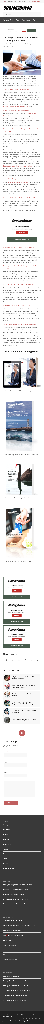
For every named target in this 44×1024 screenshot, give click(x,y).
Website (6, 772)
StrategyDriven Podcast (11, 976)
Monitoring (6, 839)
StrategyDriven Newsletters (12, 930)
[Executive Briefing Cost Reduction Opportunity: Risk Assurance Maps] (22, 426)
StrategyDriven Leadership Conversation (16, 990)
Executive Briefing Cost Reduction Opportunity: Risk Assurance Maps (21, 455)
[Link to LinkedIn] (23, 1018)
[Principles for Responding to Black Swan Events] (22, 479)
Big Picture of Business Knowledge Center (16, 899)
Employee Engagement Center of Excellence (17, 885)
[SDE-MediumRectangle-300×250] (22, 242)
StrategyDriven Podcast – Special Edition (16, 986)
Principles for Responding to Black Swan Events (20, 498)
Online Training (8, 940)
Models (5, 950)
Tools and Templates (10, 945)
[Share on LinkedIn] (31, 660)
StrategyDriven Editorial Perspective (15, 1000)
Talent (5, 859)
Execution (6, 830)
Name (6, 752)
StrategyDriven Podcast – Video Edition (15, 981)
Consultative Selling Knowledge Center (15, 889)
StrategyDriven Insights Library (13, 920)
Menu (9, 14)
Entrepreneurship (19, 44)
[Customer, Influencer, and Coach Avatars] (22, 533)
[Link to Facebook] (32, 1018)
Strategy (6, 825)
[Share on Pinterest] (25, 660)
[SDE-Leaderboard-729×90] (22, 32)
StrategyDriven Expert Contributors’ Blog (20, 20)
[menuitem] (5, 1020)
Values (5, 849)
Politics (5, 854)
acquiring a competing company (17, 182)
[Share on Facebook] (6, 660)
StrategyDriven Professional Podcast (15, 995)
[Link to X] (29, 1018)
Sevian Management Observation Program (19, 391)
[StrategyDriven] (18, 7)
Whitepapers (7, 955)
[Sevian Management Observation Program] (22, 372)
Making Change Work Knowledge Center (16, 894)
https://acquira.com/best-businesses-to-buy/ (17, 166)
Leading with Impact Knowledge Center (15, 904)
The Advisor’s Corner (10, 960)
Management (7, 844)
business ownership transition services (16, 107)
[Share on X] (13, 660)
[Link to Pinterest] (39, 1018)
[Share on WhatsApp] (19, 660)
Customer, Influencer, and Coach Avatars (18, 561)
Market (5, 834)
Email (6, 762)
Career (5, 863)
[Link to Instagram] (35, 1018)
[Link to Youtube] (26, 1018)
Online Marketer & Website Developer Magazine (19, 925)
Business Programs (17, 935)
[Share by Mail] (37, 660)
